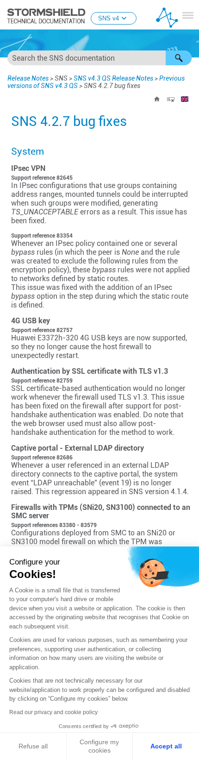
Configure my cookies (99, 746)
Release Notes (28, 78)
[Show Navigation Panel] (188, 15)
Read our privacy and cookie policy (53, 712)
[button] (179, 57)
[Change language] (185, 99)
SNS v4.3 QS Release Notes (113, 78)
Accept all (166, 746)
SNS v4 (108, 18)
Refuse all (33, 746)
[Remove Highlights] (171, 99)
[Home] (157, 99)
